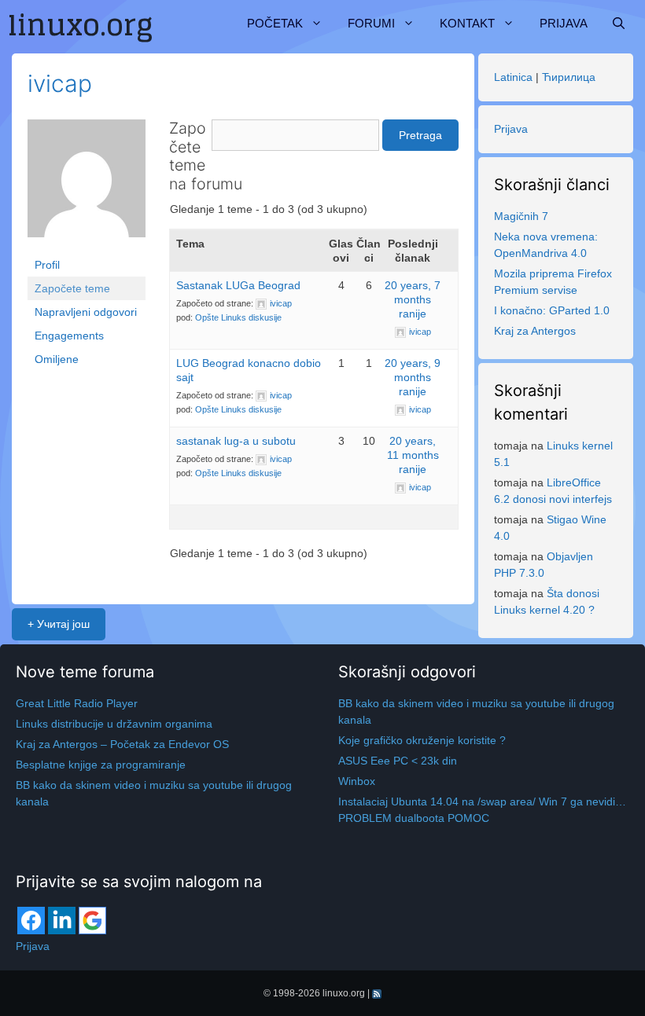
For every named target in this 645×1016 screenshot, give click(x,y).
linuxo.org (343, 993)
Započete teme (72, 288)
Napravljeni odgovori (86, 312)
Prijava (564, 23)
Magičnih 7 (521, 216)
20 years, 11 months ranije (413, 455)
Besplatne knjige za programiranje (101, 764)
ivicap (60, 83)
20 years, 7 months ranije (412, 299)
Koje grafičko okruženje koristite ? (422, 740)
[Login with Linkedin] (62, 920)
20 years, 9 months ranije (412, 377)
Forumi (371, 23)
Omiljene (57, 359)
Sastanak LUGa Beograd (238, 285)
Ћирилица (568, 77)
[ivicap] (87, 185)
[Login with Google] (92, 920)
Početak (275, 23)
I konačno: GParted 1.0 (552, 310)
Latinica (513, 77)
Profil (47, 265)
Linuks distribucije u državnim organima (114, 723)
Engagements (69, 335)
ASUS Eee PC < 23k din (397, 760)
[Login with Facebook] (31, 920)
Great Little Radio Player (77, 703)
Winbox (356, 781)
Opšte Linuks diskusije (238, 317)
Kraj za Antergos (535, 331)
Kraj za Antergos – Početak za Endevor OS (122, 744)
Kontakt (467, 23)
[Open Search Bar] (618, 23)
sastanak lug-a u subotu (236, 441)
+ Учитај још (59, 624)
